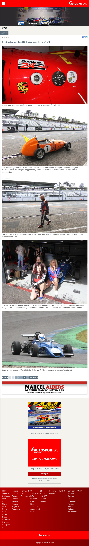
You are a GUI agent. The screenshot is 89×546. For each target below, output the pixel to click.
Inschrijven (44, 474)
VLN (32, 512)
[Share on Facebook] (83, 37)
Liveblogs (72, 501)
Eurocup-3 (16, 509)
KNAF (4, 491)
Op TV (79, 491)
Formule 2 (15, 496)
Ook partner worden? (51, 433)
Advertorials (72, 512)
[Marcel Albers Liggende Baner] (44, 388)
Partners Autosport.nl (37, 433)
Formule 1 (15, 491)
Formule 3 (15, 501)
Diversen (71, 491)
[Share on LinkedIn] (86, 37)
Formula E (16, 499)
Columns (71, 509)
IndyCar (15, 493)
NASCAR (43, 496)
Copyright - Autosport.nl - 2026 (44, 542)
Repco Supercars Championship (36, 506)
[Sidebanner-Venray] (44, 416)
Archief (4, 33)
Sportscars (34, 493)
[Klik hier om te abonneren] (44, 453)
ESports (71, 493)
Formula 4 (25, 491)
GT (31, 491)
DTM (32, 496)
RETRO (62, 491)
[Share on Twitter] (85, 37)
